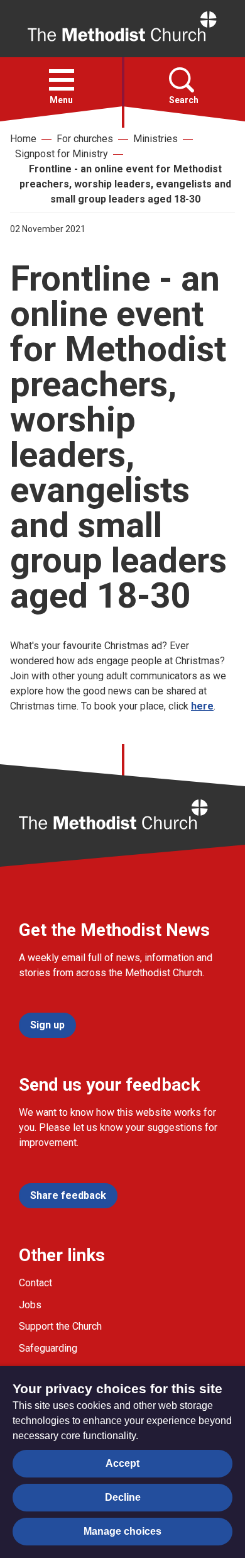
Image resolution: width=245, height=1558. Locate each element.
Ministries (155, 139)
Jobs (30, 1305)
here (202, 706)
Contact (35, 1283)
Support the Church (60, 1326)
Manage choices (122, 1531)
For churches (85, 139)
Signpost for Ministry (61, 154)
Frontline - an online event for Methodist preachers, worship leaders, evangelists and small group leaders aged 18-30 (125, 184)
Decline (123, 1497)
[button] (61, 79)
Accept (122, 1463)
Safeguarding (48, 1348)
